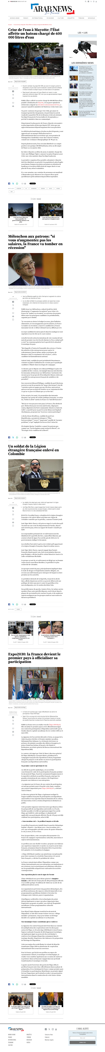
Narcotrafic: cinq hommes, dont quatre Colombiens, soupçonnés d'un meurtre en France (20, 637)
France (25, 18)
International (37, 18)
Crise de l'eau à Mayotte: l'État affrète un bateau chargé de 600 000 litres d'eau (33, 24)
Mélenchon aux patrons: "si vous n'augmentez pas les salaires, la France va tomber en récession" (35, 242)
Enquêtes (71, 18)
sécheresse (43, 188)
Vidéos (28, 1042)
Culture (61, 18)
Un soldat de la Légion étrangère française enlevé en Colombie (33, 450)
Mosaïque (91, 18)
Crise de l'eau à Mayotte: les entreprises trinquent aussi (50, 218)
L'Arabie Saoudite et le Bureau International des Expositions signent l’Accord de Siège (51, 1008)
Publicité (47, 1037)
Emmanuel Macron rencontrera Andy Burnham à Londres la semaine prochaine (86, 86)
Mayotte (40, 103)
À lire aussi (36, 198)
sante (12, 191)
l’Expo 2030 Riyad (54, 725)
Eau (26, 188)
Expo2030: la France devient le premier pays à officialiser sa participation (34, 658)
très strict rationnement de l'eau (49, 105)
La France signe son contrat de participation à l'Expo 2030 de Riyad (20, 1008)
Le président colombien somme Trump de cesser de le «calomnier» (50, 636)
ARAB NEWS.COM (14, 1)
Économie (50, 18)
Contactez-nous (49, 1035)
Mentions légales (49, 1040)
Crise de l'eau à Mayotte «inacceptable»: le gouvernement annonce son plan (20, 220)
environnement (34, 188)
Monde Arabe (14, 18)
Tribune (81, 18)
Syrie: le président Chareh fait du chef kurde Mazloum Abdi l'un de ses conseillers (87, 114)
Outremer (58, 188)
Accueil (10, 24)
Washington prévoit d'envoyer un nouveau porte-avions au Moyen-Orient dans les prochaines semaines (86, 70)
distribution (19, 188)
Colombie (18, 609)
